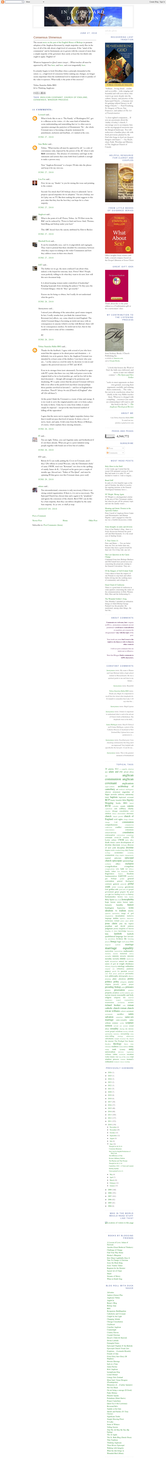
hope (107, 902)
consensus (39, 100)
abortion (131, 769)
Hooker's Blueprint (114, 1255)
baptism (114, 797)
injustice (123, 918)
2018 (110, 1098)
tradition (115, 1046)
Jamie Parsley (112, 1366)
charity (131, 808)
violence (108, 1054)
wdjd (132, 1056)
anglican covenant (51, 97)
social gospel (110, 1031)
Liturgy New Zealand (115, 1377)
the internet (109, 1041)
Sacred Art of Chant (114, 1271)
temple (117, 1039)
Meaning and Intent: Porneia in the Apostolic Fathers (118, 509)
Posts (110, 448)
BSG (132, 417)
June (111, 1144)
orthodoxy (120, 968)
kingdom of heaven (126, 928)
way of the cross (124, 1057)
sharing (122, 1029)
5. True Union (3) (111, 540)
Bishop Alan (111, 1305)
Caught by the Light (114, 1316)
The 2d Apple (112, 1434)
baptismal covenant (126, 797)
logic (119, 941)
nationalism (114, 961)
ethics (118, 863)
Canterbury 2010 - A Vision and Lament (121, 1166)
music (123, 958)
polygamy (123, 982)
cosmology (130, 835)
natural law (123, 961)
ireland (116, 920)
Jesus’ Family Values (115, 1265)
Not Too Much (112, 1387)
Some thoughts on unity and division (118, 526)
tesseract (123, 1039)
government (109, 892)
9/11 (117, 768)
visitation (122, 1054)
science (115, 1022)
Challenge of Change (114, 1250)
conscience (129, 827)
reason (113, 994)
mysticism (130, 959)
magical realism (112, 945)
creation (126, 837)
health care (124, 894)
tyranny (122, 1049)
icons (131, 907)
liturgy (113, 941)
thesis (126, 1044)
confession (108, 827)
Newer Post (37, 520)
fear (118, 871)
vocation (130, 1054)
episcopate (117, 860)
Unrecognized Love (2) (116, 1171)
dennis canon (115, 842)
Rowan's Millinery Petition (117, 1158)
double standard (115, 850)
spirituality (108, 1034)
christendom (121, 813)
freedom (130, 873)
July (111, 1141)
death (107, 842)
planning (108, 979)
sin (126, 1028)
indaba (115, 918)
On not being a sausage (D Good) (119, 1390)
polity (116, 981)
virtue (115, 1054)
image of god (127, 913)
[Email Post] (46, 93)
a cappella (123, 769)
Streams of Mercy (113, 1276)
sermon (108, 1025)
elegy (117, 855)
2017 (110, 1101)
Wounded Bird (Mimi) (115, 1453)
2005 (110, 1202)
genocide (123, 884)
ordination (129, 966)
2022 (110, 1085)
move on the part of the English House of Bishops (63, 42)
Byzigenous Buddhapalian (116, 1311)
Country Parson (113, 1332)
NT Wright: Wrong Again (114, 494)
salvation (109, 1016)
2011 (110, 1121)
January (112, 1186)
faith (122, 868)
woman (122, 1059)
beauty (112, 800)
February (113, 1183)
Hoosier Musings (113, 1361)
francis (120, 874)
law (125, 936)
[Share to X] (39, 93)
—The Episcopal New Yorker (125, 376)
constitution (128, 832)
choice (114, 813)
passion (124, 971)
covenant (108, 837)
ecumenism (109, 855)
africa (131, 772)
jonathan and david (115, 925)
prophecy (116, 992)
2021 (110, 1088)
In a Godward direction (83, 15)
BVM (108, 805)
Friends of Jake (112, 1353)
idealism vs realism (115, 910)
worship (127, 1062)
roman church (127, 1008)
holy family (129, 897)
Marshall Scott (44, 241)
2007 (110, 1196)
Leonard (41, 114)
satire (131, 1019)
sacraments (109, 1014)
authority (121, 794)
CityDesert (111, 1324)
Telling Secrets (112, 1427)
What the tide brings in (115, 1450)
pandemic (130, 968)
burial (132, 803)
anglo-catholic (110, 786)
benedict (119, 800)
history (120, 896)
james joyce (124, 921)
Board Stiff (109, 480)
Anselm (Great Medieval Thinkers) (120, 1247)
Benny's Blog (112, 1303)
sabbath (123, 1011)
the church (130, 1039)
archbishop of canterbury (119, 788)
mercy (131, 954)
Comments (112, 452)
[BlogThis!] (37, 93)
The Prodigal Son (121, 1041)
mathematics (128, 951)
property (108, 992)
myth (107, 961)
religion (108, 997)
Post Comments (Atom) (53, 525)
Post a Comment (39, 515)
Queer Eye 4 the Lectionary (117, 1403)
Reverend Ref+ (112, 1406)
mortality (116, 958)
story (132, 1034)
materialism (118, 951)
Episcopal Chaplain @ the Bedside (120, 1346)
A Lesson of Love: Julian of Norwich (117, 1243)
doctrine (130, 847)
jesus (132, 920)
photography (123, 976)
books (118, 803)
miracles (123, 956)
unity (131, 1049)
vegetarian (130, 1052)
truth (114, 1049)
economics (119, 852)
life (125, 938)
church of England (75, 97)
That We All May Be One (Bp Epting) (118, 1431)
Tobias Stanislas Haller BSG (49, 346)
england (108, 858)
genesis (116, 883)
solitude (131, 1031)
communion (128, 821)
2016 (110, 1105)
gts (110, 894)
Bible (124, 800)
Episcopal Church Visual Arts (118, 1348)
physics (131, 976)
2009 (110, 1189)
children (108, 813)
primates (129, 986)
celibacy (122, 808)
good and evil (123, 889)
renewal (131, 997)
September (113, 1135)
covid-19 (117, 837)
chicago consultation (120, 811)
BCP (107, 799)
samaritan (119, 1017)
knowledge (122, 931)
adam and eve (116, 771)
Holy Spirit (109, 899)
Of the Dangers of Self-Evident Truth (119, 571)
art (117, 789)
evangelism (129, 866)
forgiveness (109, 873)
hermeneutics (110, 896)
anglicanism (128, 783)
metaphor (108, 956)
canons (130, 805)
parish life (116, 971)
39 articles (109, 768)
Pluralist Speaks (113, 1395)
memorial (123, 953)
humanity (108, 905)
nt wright (120, 963)
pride (123, 987)
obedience (129, 963)
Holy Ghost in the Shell (114, 466)
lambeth (118, 933)
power (124, 984)
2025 (110, 1075)
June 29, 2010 (46, 479)
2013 (110, 1114)
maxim (115, 954)
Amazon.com (118, 358)
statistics (116, 1034)
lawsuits (130, 936)
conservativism (110, 832)
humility (119, 904)
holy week (118, 900)
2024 (110, 1079)
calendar (115, 806)
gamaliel (131, 876)
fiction (131, 871)
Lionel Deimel (112, 1374)
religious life (120, 997)
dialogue (124, 845)
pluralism (122, 979)
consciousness (109, 830)
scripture (129, 1022)
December (113, 1127)
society (125, 1031)
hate (112, 894)
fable (117, 869)
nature (131, 961)
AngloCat (110, 1300)
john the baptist (126, 923)
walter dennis (110, 1056)
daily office (129, 840)
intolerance (109, 920)
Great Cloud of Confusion (114, 585)
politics (108, 981)
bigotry (130, 799)
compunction (129, 825)
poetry (131, 978)
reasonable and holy (125, 994)
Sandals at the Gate (114, 1409)
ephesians (117, 858)
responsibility (129, 1000)
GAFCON (122, 876)
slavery (131, 1028)
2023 (110, 1082)
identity (131, 910)
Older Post (93, 520)
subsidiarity (109, 1038)
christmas (130, 813)
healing (117, 894)
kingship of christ (111, 931)
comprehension (111, 824)
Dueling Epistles (114, 1168)
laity (107, 933)
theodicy (108, 1044)
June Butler (42, 144)
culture (113, 840)
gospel (131, 889)
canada (122, 806)
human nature (115, 902)
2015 (110, 1108)
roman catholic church (119, 1006)
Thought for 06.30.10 (115, 1146)
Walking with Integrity (115, 1448)
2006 (110, 1199)
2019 (110, 1095)
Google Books (115, 361)
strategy (120, 1036)
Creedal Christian (113, 1335)
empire (121, 855)
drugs (123, 850)
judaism (131, 926)
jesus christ (111, 923)
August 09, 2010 (47, 508)
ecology (107, 853)
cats (115, 808)
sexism (125, 1026)
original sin (109, 969)
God (106, 889)
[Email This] (34, 93)
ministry (115, 955)
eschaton (108, 864)
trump (107, 1049)
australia (114, 794)
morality (108, 958)
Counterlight (111, 1329)
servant (116, 1026)
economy (131, 853)
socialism (118, 1031)
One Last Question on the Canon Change (117, 555)
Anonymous (110, 670)
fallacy (131, 869)
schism (108, 1022)
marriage (129, 944)
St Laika (110, 1422)
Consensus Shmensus (47, 37)
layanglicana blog (113, 1372)
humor (130, 904)
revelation (121, 1002)
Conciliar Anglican (114, 1327)
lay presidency (110, 939)
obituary (107, 966)
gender (122, 879)
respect (118, 1000)
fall (126, 869)
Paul (110, 973)
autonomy (129, 794)
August (112, 1138)
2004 (110, 1206)
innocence (130, 918)
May (111, 1174)
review (131, 1002)
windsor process (58, 100)
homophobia (128, 899)
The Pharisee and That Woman (118, 1161)
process (108, 990)
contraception (110, 835)
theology (117, 1043)
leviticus (119, 938)
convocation (121, 835)
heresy (131, 894)
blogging (109, 802)
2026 (110, 1072)
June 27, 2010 (46, 137)
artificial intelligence (126, 789)
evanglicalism (110, 869)
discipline (121, 847)
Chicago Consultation (115, 1321)
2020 (110, 1092)
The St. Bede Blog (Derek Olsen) (119, 1437)
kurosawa (130, 931)
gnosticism (129, 886)
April (112, 1177)
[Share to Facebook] (42, 93)
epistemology (128, 860)
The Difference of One (115, 1156)
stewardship (124, 1034)
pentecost (121, 973)
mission (130, 955)
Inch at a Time (112, 1364)
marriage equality (119, 948)
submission (130, 1036)
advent (126, 772)
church (108, 816)
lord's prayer (126, 942)
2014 (110, 1111)
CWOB (121, 839)
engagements (129, 855)
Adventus (110, 1292)
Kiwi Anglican (112, 1369)
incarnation (120, 915)
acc (106, 771)
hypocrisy (121, 907)
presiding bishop (113, 986)
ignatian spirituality (112, 913)
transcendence (123, 1046)
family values (110, 871)
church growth (118, 816)
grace (117, 891)
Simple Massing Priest (115, 1419)
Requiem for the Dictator (116, 1268)
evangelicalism (111, 866)
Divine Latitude (113, 1340)
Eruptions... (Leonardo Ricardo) (119, 1351)
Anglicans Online (113, 1297)
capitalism (108, 809)
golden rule (113, 889)
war (117, 1056)
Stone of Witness (113, 1424)
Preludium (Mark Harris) (116, 1398)
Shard (109, 1273)
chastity (107, 811)
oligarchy (114, 966)
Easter (131, 850)
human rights (128, 902)
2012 (110, 1118)
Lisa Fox (41, 179)
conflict (118, 827)
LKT (40, 264)
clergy (126, 819)
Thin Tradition (112, 1440)
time (132, 1044)
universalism (110, 1051)
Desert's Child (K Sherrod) (117, 1337)
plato (115, 978)
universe (121, 1052)
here (53, 65)
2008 (110, 1193)
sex (121, 1026)
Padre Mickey (112, 1393)
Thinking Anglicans (114, 1442)
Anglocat (42, 214)
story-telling (109, 1036)
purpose (127, 993)
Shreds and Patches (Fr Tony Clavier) (117, 1412)
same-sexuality (121, 1020)
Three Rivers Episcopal (115, 1445)
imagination (109, 916)
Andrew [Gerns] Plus (115, 1295)
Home (65, 520)
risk (124, 1005)
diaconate (116, 844)
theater (131, 1041)
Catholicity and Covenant (116, 1313)
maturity (108, 954)
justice (115, 928)
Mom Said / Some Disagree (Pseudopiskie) (117, 1381)
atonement (116, 792)
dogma (107, 850)
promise (131, 990)
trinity (131, 1046)
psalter (122, 993)
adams (40, 486)
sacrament (130, 1011)
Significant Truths (113, 1416)
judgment (109, 928)
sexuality (114, 1028)
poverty (116, 984)
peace (115, 973)
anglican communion (119, 777)
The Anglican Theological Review (122, 405)
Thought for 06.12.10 (115, 1163)
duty (126, 850)
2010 (110, 1124)
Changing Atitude (113, 1319)
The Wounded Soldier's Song (116, 599)
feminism (124, 871)
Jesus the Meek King (115, 1263)
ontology (121, 966)
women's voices (119, 1062)
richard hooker (112, 1005)
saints (131, 1013)
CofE (116, 822)
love (132, 941)
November (113, 1130)
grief (106, 894)
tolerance (108, 1046)
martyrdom (109, 951)
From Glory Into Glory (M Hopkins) (117, 1357)
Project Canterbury (114, 1401)
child (132, 811)
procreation (119, 989)
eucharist (129, 863)
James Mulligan (111, 724)
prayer (131, 984)
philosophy (113, 975)
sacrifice (120, 1014)
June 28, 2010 (46, 301)
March (112, 1180)
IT (39, 435)
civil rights (118, 819)
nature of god (110, 963)
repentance (108, 1000)
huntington (109, 907)
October (112, 1132)
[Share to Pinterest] (44, 93)
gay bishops (111, 878)
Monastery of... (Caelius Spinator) (120, 1385)
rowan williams (112, 1010)
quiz (132, 993)
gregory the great (127, 892)
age (106, 776)
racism (107, 994)
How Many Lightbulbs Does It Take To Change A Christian (118, 1259)
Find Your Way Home (115, 1252)
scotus (122, 1023)
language (119, 936)
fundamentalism (111, 876)
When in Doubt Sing (114, 1279)
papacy (108, 971)
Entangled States (113, 1343)
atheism (108, 792)
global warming (117, 887)
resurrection (109, 1002)
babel (107, 797)
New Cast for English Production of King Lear (119, 1152)
